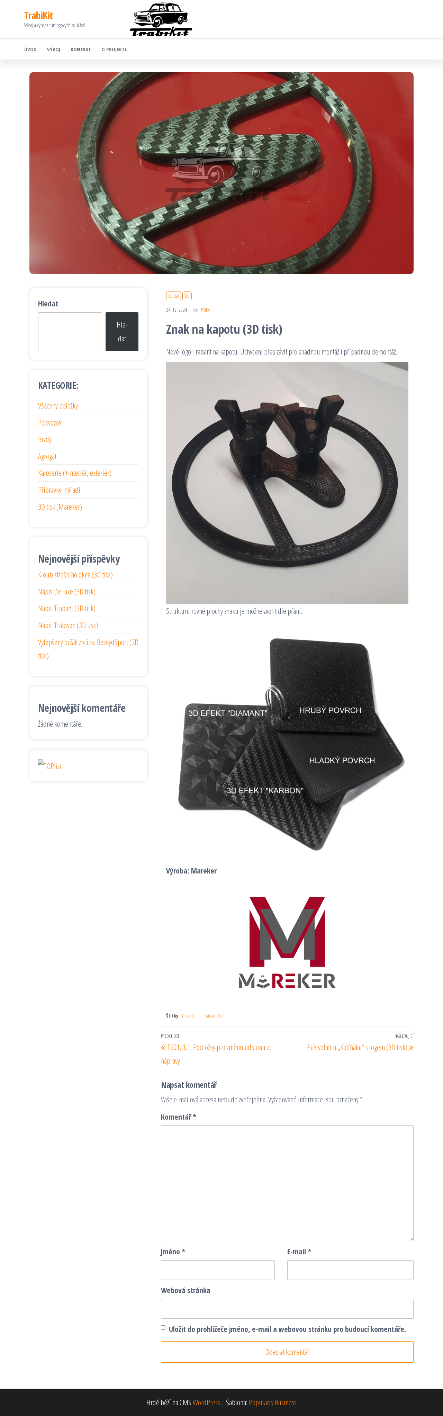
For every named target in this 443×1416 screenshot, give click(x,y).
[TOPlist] (50, 765)
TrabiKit (38, 15)
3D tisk (173, 296)
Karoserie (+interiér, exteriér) (74, 472)
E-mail (299, 1251)
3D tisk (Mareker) (60, 506)
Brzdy (45, 439)
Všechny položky (58, 405)
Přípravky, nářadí (59, 489)
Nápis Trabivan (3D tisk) (68, 625)
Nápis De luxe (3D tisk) (67, 591)
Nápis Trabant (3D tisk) (67, 608)
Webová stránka (185, 1290)
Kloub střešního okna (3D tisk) (75, 574)
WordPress (206, 1402)
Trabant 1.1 (191, 1015)
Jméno (173, 1251)
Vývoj (53, 49)
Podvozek (50, 422)
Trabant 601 (214, 1015)
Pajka (205, 309)
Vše (187, 296)
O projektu (114, 49)
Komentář (178, 1116)
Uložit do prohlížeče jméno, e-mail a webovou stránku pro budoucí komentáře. (287, 1329)
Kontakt (81, 49)
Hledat (48, 303)
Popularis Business (273, 1402)
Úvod (30, 49)
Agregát (47, 456)
